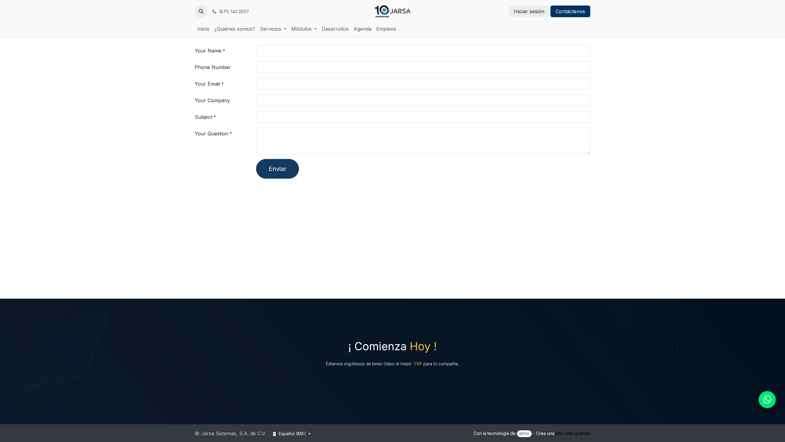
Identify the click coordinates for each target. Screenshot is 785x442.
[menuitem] (203, 29)
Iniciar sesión (529, 11)
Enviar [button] (277, 169)
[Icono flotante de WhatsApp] (767, 400)
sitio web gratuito (573, 433)
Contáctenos (570, 11)
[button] (201, 11)
